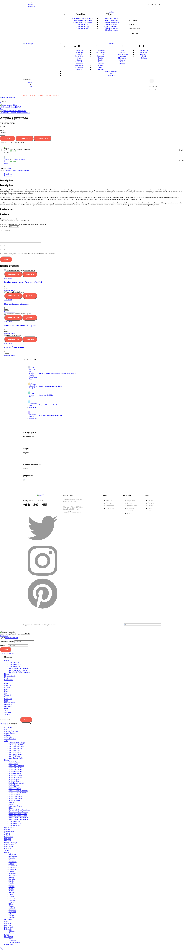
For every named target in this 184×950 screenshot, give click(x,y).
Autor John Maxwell (15, 748)
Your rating (4, 226)
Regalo (6, 935)
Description (8, 174)
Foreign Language (10, 842)
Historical (7, 848)
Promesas (7, 925)
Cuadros (7, 833)
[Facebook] (148, 4)
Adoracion (12, 854)
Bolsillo (11, 860)
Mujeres (11, 902)
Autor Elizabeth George (17, 743)
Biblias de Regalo (14, 794)
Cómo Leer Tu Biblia (46, 395)
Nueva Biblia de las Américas (18, 812)
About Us (7, 685)
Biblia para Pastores (15, 781)
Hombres (12, 892)
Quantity (3, 132)
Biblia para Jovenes (15, 775)
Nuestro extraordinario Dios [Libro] (50, 386)
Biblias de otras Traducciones (18, 791)
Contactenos (8, 680)
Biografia (12, 858)
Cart (5, 693)
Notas (6, 921)
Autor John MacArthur (16, 746)
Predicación (12, 908)
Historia (11, 891)
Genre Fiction (9, 846)
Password (4, 645)
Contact (6, 697)
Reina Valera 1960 (15, 666)
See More (135, 33)
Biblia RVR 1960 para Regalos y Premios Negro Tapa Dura (58, 373)
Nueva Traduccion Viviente (18, 670)
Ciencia (11, 864)
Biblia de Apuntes (15, 762)
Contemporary (9, 831)
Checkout (7, 695)
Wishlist (7, 714)
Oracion (11, 906)
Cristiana (11, 802)
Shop (6, 710)
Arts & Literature (10, 739)
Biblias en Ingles (14, 800)
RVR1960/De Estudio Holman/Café (50, 415)
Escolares (7, 839)
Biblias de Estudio (15, 789)
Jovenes (11, 896)
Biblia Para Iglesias (15, 773)
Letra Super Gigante (15, 806)
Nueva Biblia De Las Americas (19, 672)
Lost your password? (7, 653)
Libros (32, 95)
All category (8, 727)
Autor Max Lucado (15, 754)
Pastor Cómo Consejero (14, 347)
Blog (6, 678)
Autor (6, 741)
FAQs (6, 701)
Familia (11, 804)
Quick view (30, 274)
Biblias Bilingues (14, 787)
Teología (11, 915)
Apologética (13, 856)
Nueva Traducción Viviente (18, 814)
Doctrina (11, 877)
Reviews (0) (8, 176)
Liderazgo (12, 898)
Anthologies (8, 737)
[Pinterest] (159, 4)
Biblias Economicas (15, 796)
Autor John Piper (14, 750)
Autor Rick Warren (15, 756)
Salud (10, 914)
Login (6, 649)
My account (8, 704)
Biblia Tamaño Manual (16, 783)
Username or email (7, 641)
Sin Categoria (8, 937)
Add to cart (8, 138)
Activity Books (9, 733)
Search (26, 720)
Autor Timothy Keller (16, 758)
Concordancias (14, 867)
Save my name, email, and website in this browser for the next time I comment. (29, 254)
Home (25, 95)
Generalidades (9, 844)
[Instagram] (156, 4)
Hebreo (11, 889)
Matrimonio (12, 900)
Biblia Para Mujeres (15, 777)
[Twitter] (152, 4)
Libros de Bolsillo (10, 676)
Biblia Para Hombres (16, 771)
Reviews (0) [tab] (6, 209)
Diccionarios (8, 837)
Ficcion (11, 885)
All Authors (8, 687)
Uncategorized (9, 944)
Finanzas (11, 887)
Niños (11, 808)
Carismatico (13, 862)
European (7, 841)
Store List (7, 712)
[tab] (94, 174)
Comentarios (13, 866)
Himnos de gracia (19, 160)
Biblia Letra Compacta (16, 766)
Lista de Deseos (9, 703)
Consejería (12, 869)
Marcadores (8, 919)
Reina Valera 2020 (15, 662)
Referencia (12, 910)
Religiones (12, 912)
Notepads (7, 923)
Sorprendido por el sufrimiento (49, 405)
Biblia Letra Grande (15, 769)
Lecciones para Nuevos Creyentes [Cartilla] (23, 282)
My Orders (8, 706)
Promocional (8, 927)
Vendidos (12, 917)
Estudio (11, 881)
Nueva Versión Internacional (18, 819)
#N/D (6, 729)
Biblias (6, 660)
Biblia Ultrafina (14, 785)
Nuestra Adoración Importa (16, 304)
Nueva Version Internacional (18, 668)
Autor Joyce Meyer (15, 752)
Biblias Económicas (15, 798)
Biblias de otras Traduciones (18, 793)
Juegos (6, 850)
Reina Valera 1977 (15, 664)
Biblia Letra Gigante (15, 768)
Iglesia (40, 95)
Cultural (7, 835)
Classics (7, 829)
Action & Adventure (11, 731)
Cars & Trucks (9, 827)
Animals (7, 735)
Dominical (12, 879)
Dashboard (8, 699)
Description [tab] (6, 180)
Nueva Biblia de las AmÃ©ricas (19, 810)
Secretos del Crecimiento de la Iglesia (20, 325)
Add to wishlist (42, 138)
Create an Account (11, 638)
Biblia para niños (14, 779)
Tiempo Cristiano (14, 942)
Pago (6, 708)
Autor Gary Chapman (16, 744)
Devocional (12, 873)
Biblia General (13, 764)
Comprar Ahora (24, 138)
